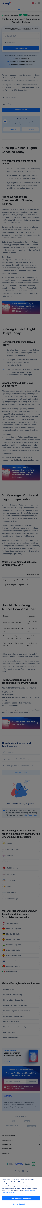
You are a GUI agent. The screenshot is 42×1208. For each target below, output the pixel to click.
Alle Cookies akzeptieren (21, 1198)
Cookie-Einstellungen (21, 1204)
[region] (21, 1192)
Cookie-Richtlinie (29, 1190)
